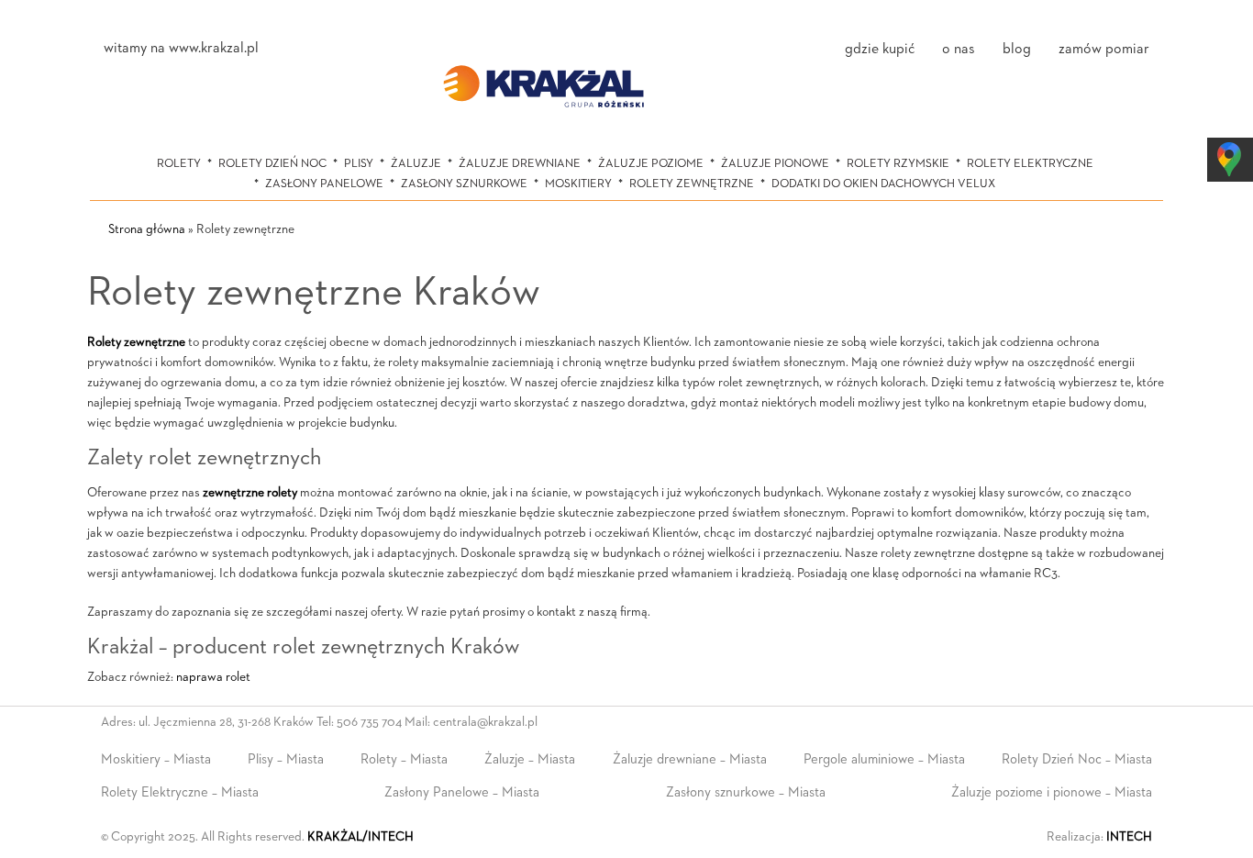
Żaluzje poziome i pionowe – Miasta (1051, 792)
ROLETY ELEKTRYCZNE (1030, 164)
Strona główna (146, 229)
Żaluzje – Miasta (529, 759)
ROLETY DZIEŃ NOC (272, 164)
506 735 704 (369, 722)
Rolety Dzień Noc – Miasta (1077, 759)
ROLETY (179, 164)
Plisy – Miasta (286, 759)
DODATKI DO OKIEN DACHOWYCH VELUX (883, 184)
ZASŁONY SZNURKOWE (464, 184)
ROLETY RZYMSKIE (898, 164)
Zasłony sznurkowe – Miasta (746, 792)
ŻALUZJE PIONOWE (775, 164)
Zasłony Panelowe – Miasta (461, 792)
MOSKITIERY (578, 184)
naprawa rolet (213, 677)
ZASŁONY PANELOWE (324, 184)
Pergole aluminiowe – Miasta (884, 759)
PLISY (358, 164)
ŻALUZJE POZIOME (651, 164)
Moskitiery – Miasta (156, 759)
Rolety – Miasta (404, 759)
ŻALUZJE (416, 164)
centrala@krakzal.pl (485, 722)
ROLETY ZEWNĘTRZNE (691, 184)
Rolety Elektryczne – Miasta (180, 792)
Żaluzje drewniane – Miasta (690, 759)
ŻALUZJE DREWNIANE (520, 164)
